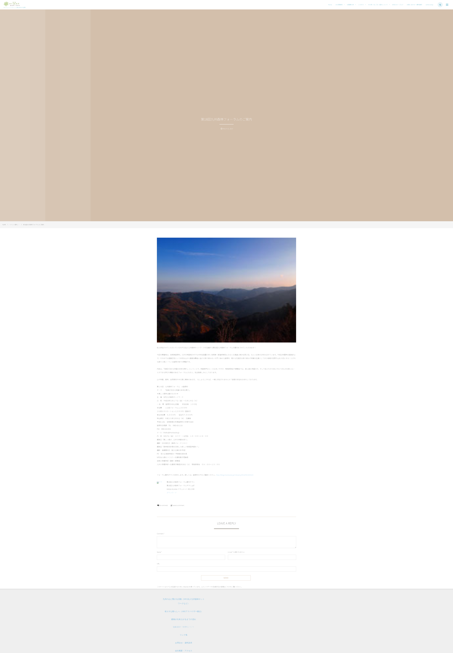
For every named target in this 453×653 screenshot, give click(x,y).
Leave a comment (178, 505)
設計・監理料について (183, 627)
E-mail (230, 552)
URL (158, 563)
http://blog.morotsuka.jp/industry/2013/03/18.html (234, 475)
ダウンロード (172, 492)
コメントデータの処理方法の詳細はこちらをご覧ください (221, 587)
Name (159, 552)
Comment (160, 533)
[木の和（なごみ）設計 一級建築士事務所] (12, 4)
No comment (163, 505)
